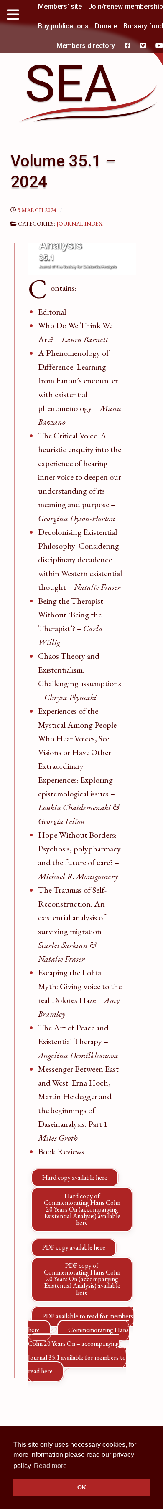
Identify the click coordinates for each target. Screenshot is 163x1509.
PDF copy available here (73, 1247)
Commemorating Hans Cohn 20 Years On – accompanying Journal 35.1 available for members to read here (78, 1350)
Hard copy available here (74, 1177)
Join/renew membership (125, 6)
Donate (106, 26)
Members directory (85, 46)
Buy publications (63, 26)
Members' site (60, 6)
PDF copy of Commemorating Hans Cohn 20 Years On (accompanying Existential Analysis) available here (82, 1279)
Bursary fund (143, 26)
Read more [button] (50, 1465)
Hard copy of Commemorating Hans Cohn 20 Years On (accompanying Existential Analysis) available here (82, 1209)
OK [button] (81, 1487)
